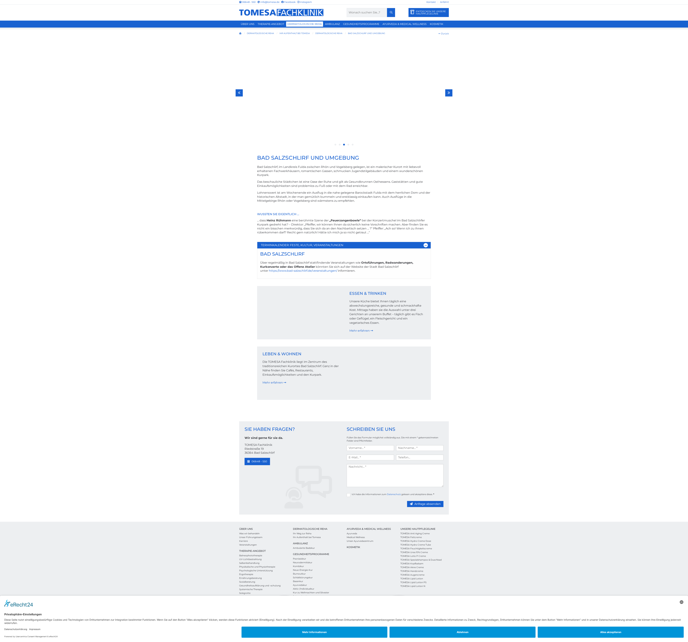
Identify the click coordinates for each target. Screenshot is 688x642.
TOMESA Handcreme (411, 571)
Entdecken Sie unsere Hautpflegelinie (431, 12)
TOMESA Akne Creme (412, 567)
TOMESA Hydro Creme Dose (415, 541)
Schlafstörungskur (303, 577)
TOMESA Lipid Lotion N (412, 586)
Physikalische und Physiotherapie (257, 566)
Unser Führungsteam (250, 537)
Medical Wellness (356, 537)
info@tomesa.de (270, 2)
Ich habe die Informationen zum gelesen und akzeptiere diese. (393, 494)
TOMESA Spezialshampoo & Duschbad (421, 559)
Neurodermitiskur (302, 562)
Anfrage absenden (427, 504)
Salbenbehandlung (249, 563)
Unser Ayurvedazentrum (360, 541)
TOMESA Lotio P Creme (413, 556)
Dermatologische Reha (304, 24)
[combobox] (371, 12)
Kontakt (431, 2)
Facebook (290, 2)
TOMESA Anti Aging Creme (415, 533)
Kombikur (298, 566)
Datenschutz (394, 494)
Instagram (305, 2)
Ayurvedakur (300, 585)
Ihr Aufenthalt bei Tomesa (307, 537)
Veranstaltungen (248, 544)
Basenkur (298, 581)
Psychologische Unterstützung (256, 570)
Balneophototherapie (250, 555)
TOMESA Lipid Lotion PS (413, 582)
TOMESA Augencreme (412, 574)
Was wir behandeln (249, 533)
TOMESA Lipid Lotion (411, 578)
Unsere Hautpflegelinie (417, 528)
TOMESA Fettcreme (411, 537)
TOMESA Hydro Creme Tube (415, 544)
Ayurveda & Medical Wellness (405, 24)
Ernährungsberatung (250, 578)
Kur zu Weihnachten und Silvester (311, 592)
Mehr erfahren (360, 330)
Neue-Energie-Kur (303, 570)
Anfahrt (444, 2)
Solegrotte (244, 593)
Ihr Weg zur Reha (302, 533)
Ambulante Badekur (304, 548)
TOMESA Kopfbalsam (411, 563)
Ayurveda (352, 533)
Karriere (243, 541)
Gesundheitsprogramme (361, 24)
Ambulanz (332, 24)
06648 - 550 (249, 2)
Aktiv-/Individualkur (303, 588)
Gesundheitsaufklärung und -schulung (260, 585)
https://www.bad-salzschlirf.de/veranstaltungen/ (303, 270)
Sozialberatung (247, 581)
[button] (335, 144)
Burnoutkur (299, 573)
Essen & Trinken (367, 293)
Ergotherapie (246, 574)
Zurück (445, 33)
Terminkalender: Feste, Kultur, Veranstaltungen (302, 245)
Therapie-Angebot (271, 24)
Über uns (247, 24)
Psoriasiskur (299, 558)
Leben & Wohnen (281, 354)
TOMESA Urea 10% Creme (414, 552)
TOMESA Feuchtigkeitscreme (416, 548)
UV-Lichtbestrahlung (250, 559)
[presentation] (239, 92)
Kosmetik (436, 24)
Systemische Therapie (250, 589)
